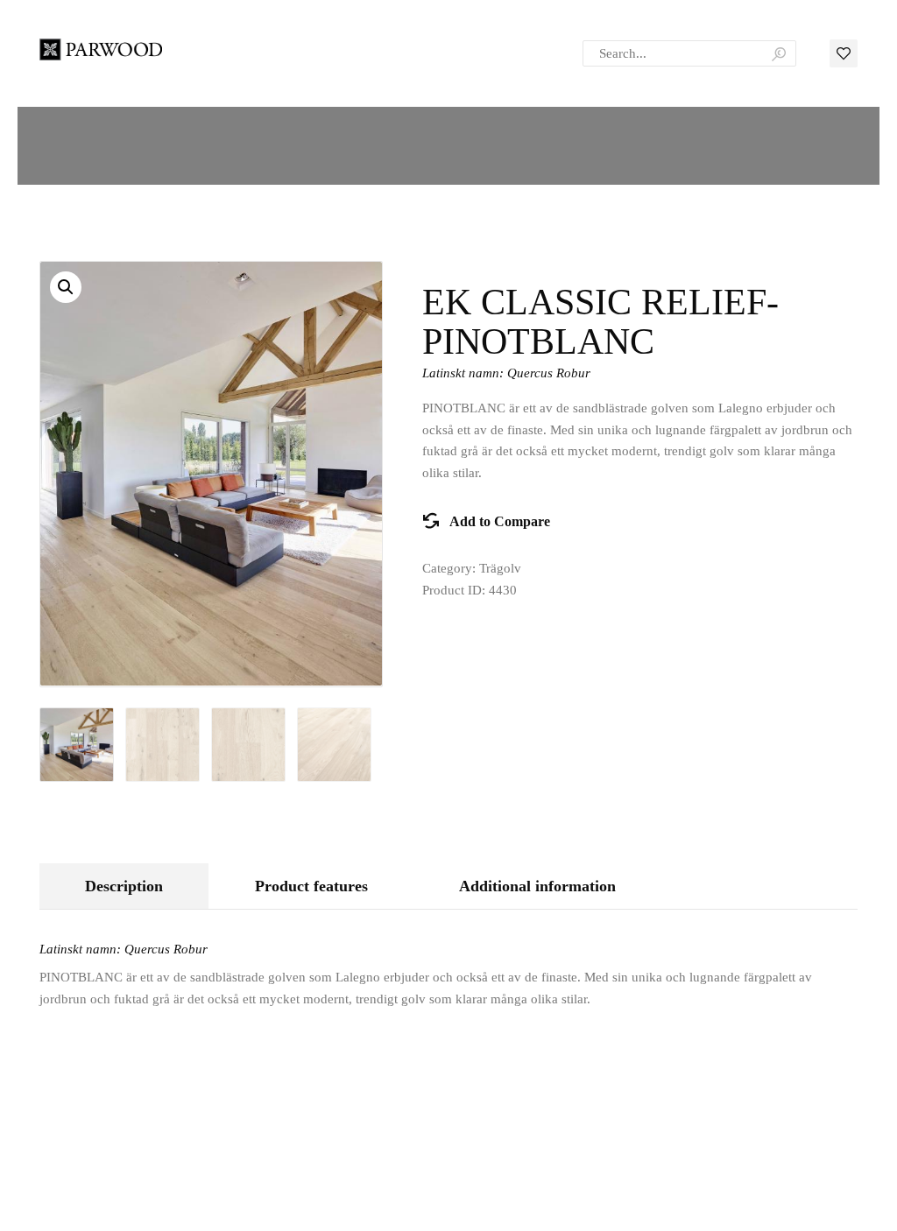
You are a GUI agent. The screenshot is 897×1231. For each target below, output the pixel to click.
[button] (65, 287)
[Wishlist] (844, 53)
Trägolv (500, 568)
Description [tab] (124, 886)
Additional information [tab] (537, 886)
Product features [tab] (311, 886)
